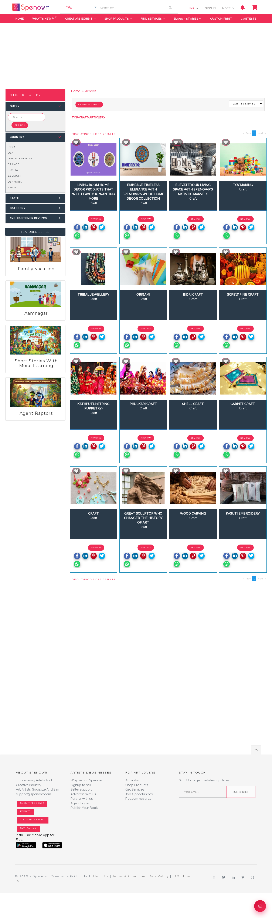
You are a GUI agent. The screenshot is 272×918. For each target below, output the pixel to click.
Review (96, 219)
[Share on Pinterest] (94, 227)
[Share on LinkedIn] (85, 227)
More (227, 8)
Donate (25, 811)
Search (20, 125)
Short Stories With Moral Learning (36, 363)
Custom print (221, 18)
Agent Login (80, 803)
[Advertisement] (136, 55)
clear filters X (89, 104)
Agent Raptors (36, 413)
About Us (101, 876)
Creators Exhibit (79, 18)
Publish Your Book (84, 808)
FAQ (177, 876)
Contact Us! (28, 827)
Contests (248, 18)
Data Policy (159, 876)
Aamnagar (36, 313)
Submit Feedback (32, 803)
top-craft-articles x (89, 117)
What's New (44, 18)
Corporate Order (32, 819)
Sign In (210, 8)
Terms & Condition (129, 876)
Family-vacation (36, 268)
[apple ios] (52, 845)
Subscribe (240, 792)
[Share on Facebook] (77, 227)
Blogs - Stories (186, 18)
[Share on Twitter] (102, 227)
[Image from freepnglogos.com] (26, 845)
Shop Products (117, 18)
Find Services (151, 18)
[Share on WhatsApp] (77, 235)
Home (20, 18)
